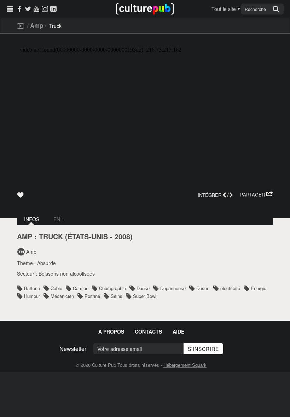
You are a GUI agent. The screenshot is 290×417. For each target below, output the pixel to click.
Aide (178, 331)
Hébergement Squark (185, 365)
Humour (32, 296)
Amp (36, 25)
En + (58, 219)
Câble (56, 288)
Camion (80, 288)
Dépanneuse (173, 288)
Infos (31, 219)
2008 (122, 236)
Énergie (258, 288)
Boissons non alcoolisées (67, 273)
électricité (230, 288)
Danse (143, 288)
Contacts (148, 331)
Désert (203, 288)
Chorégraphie (112, 288)
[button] (256, 194)
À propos (111, 331)
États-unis (88, 236)
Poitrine (92, 296)
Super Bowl (144, 296)
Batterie (32, 288)
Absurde (46, 262)
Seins (116, 296)
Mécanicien (62, 296)
